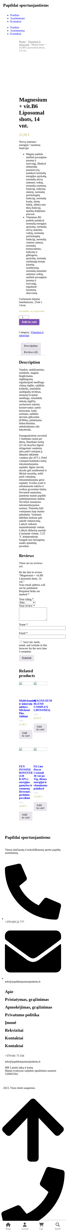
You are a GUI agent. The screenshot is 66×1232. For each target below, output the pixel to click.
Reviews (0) (31, 352)
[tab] (31, 346)
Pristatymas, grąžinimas (27, 999)
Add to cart (29, 321)
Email (23, 633)
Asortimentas (17, 18)
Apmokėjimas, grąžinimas (28, 1007)
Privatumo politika (22, 1015)
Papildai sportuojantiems (26, 5)
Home (22, 41)
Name (23, 624)
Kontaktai (15, 21)
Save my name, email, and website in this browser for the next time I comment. (33, 647)
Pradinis (14, 15)
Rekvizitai (14, 1030)
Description (31, 345)
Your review (27, 605)
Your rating (26, 599)
